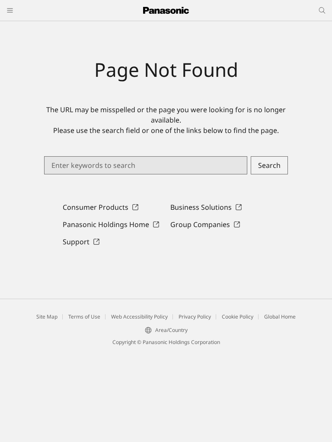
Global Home (280, 316)
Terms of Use (84, 316)
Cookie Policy (237, 316)
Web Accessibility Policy (139, 316)
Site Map (46, 316)
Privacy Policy (195, 316)
